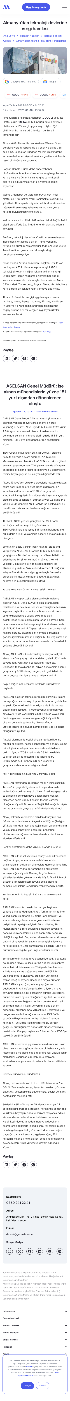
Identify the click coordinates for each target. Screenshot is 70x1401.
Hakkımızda (9, 1311)
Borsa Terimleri (10, 1339)
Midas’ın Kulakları (29, 35)
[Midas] (6, 7)
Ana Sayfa (9, 35)
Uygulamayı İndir (36, 7)
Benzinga (47, 331)
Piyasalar (7, 1346)
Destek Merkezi (11, 1318)
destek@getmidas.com (19, 1234)
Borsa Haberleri (53, 35)
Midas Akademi (10, 1332)
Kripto (6, 1354)
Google (7, 40)
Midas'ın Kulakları (11, 1325)
